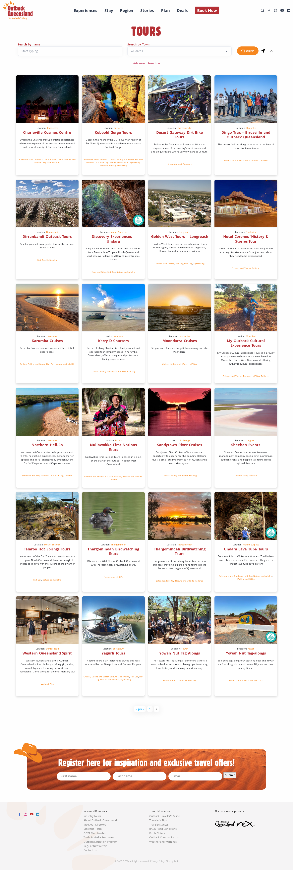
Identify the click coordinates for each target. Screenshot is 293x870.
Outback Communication (164, 837)
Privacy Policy (157, 861)
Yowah (184, 648)
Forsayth (118, 127)
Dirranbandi (52, 231)
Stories (147, 10)
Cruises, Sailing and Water (121, 159)
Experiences (85, 10)
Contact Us (90, 850)
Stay (108, 10)
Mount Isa (185, 336)
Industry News (92, 816)
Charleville (52, 127)
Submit (230, 775)
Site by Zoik (172, 861)
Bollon (118, 440)
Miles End (251, 336)
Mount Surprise (118, 231)
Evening (247, 376)
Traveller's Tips (158, 820)
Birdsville (251, 127)
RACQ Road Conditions (163, 829)
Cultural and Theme (53, 159)
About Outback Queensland (100, 820)
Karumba (52, 336)
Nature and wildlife (118, 162)
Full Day (139, 159)
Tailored (56, 162)
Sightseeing (135, 162)
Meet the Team (93, 829)
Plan (165, 10)
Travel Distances (159, 824)
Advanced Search (145, 63)
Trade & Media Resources (99, 837)
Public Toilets (157, 833)
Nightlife (47, 162)
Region (126, 10)
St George (185, 440)
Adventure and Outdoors (31, 159)
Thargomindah (184, 127)
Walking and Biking (118, 165)
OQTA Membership (95, 833)
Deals (182, 10)
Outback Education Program (101, 841)
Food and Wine (98, 272)
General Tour (92, 162)
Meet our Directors (95, 824)
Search (250, 50)
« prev (140, 709)
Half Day (104, 162)
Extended (253, 160)
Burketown (118, 648)
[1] (263, 50)
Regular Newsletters (95, 846)
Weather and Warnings (163, 841)
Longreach (184, 231)
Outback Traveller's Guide (164, 816)
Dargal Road (52, 648)
